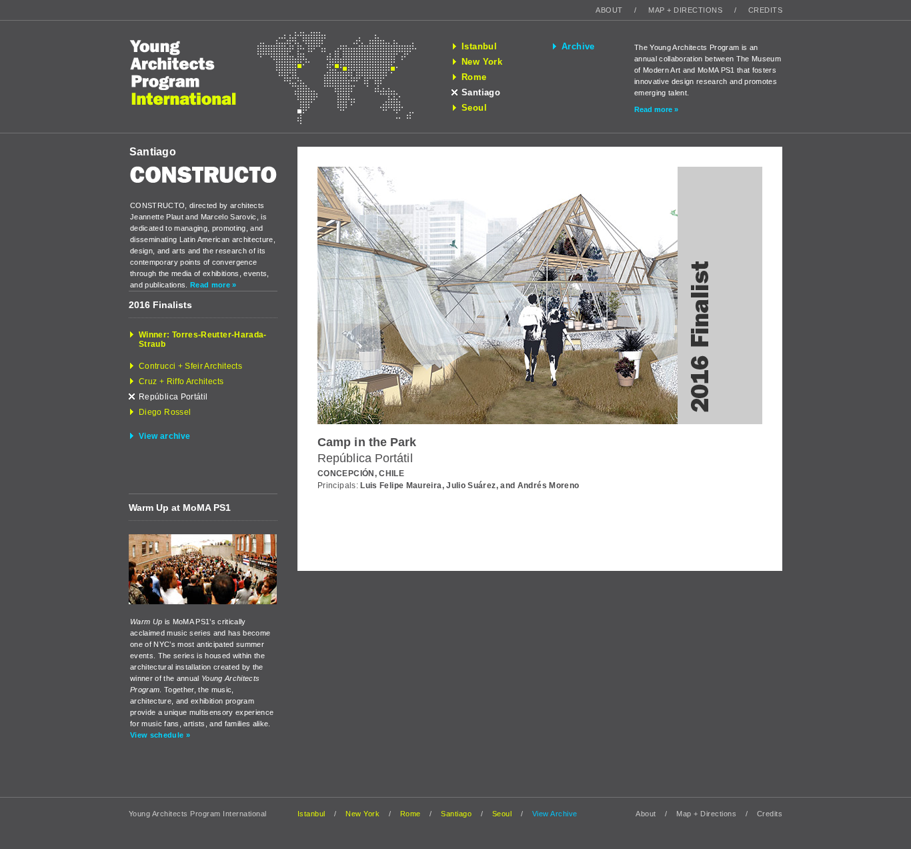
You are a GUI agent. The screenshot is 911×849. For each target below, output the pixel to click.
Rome (474, 77)
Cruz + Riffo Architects (181, 381)
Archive (578, 46)
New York (482, 62)
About (609, 10)
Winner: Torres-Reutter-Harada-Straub (203, 339)
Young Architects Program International (193, 77)
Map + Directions (685, 10)
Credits (765, 10)
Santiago (481, 92)
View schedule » (160, 735)
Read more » (656, 109)
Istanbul (479, 46)
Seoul (474, 108)
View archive (164, 436)
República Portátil (173, 396)
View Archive (555, 814)
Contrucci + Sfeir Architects (190, 366)
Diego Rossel (165, 412)
